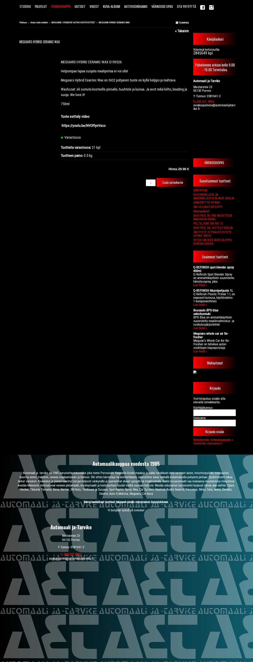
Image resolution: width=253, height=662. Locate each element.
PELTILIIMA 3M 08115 (208, 223)
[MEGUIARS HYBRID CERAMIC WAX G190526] (40, 48)
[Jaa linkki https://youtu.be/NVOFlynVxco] (61, 125)
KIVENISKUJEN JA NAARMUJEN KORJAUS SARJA (213, 196)
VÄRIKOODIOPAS (214, 162)
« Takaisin (182, 31)
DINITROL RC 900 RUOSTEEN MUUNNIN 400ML (212, 217)
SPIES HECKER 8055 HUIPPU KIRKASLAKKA (212, 242)
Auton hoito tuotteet (39, 22)
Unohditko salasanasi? (208, 443)
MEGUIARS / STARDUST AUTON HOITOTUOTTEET (73, 22)
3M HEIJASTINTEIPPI (208, 207)
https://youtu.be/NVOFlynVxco (84, 125)
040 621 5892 (205, 102)
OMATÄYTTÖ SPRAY (206, 202)
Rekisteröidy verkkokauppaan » (213, 440)
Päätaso (23, 22)
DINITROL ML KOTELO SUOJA (213, 228)
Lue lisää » (200, 285)
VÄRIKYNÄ (200, 190)
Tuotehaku (183, 22)
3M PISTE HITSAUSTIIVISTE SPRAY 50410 (212, 234)
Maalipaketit (201, 211)
